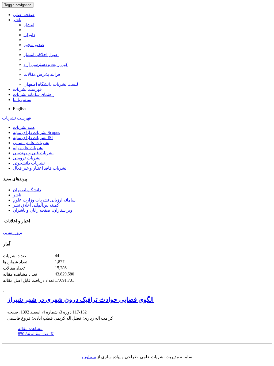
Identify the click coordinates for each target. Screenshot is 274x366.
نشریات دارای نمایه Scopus (36, 132)
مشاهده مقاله (30, 328)
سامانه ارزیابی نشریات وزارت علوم (44, 200)
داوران (29, 34)
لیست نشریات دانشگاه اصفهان (51, 84)
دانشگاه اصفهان (27, 190)
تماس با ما (22, 99)
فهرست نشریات (27, 89)
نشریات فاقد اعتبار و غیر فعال (39, 168)
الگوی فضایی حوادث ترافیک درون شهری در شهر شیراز (80, 299)
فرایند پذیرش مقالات (42, 74)
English (19, 108)
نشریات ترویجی (26, 158)
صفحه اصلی (24, 14)
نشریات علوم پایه (28, 147)
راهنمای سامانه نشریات (34, 94)
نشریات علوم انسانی (31, 142)
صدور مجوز (34, 44)
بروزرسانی (12, 232)
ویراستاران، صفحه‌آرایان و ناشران (42, 210)
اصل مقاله (36, 333)
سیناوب (89, 356)
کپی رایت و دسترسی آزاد (46, 64)
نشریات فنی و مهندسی (33, 153)
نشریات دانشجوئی (29, 163)
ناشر (17, 19)
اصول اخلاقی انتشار (41, 54)
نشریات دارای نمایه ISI (33, 137)
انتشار (29, 25)
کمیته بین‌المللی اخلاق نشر (36, 205)
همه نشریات (24, 127)
